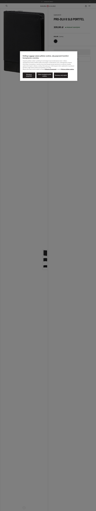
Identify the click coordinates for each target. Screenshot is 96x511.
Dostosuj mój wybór (61, 75)
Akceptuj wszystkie (29, 75)
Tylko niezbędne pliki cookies (44, 75)
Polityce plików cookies (67, 69)
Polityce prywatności (50, 69)
